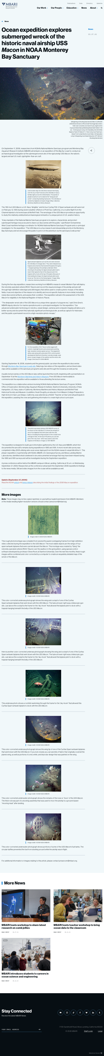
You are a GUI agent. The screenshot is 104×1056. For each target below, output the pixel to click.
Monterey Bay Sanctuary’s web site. (22, 366)
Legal (100, 1031)
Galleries (99, 3)
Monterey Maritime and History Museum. (33, 377)
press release (28, 483)
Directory (89, 3)
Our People (56, 8)
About (93, 8)
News (84, 8)
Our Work (41, 8)
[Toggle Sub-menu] (47, 8)
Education (72, 8)
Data (80, 3)
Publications (71, 3)
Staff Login (88, 1031)
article (16, 483)
